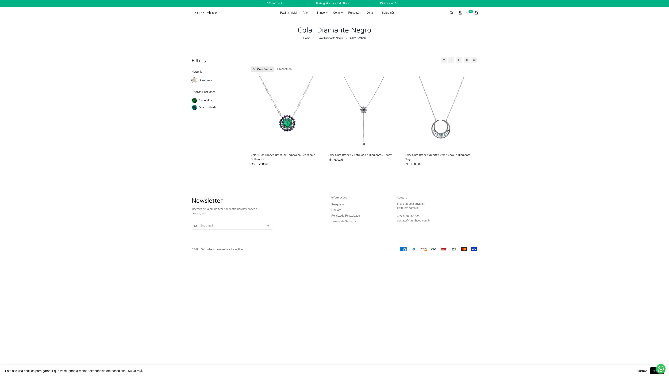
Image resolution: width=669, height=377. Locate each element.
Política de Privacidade (345, 215)
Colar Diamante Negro (330, 37)
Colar (336, 12)
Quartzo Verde (207, 107)
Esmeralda (205, 100)
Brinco (321, 12)
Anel (305, 12)
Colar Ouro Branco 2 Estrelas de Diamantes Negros (360, 154)
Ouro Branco (206, 80)
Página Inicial (288, 12)
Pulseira (353, 12)
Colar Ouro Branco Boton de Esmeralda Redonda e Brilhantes (283, 157)
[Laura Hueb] (204, 12)
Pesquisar (337, 204)
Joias (370, 12)
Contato (336, 210)
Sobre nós (388, 12)
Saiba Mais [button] (135, 370)
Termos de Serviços (343, 221)
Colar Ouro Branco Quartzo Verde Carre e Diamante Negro (437, 157)
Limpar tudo (284, 69)
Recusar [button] (642, 370)
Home (306, 37)
